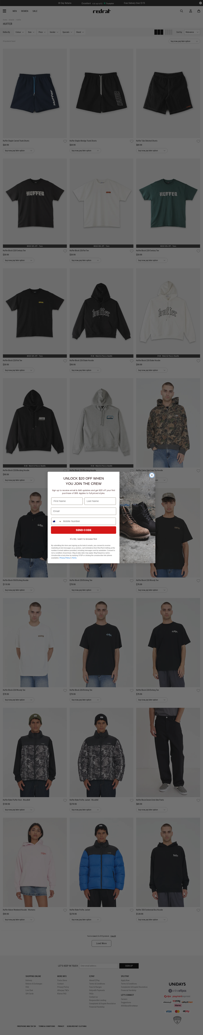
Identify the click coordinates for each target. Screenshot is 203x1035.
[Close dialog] (151, 475)
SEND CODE (83, 530)
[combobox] (56, 521)
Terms (74, 558)
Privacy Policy (65, 558)
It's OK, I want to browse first (83, 539)
